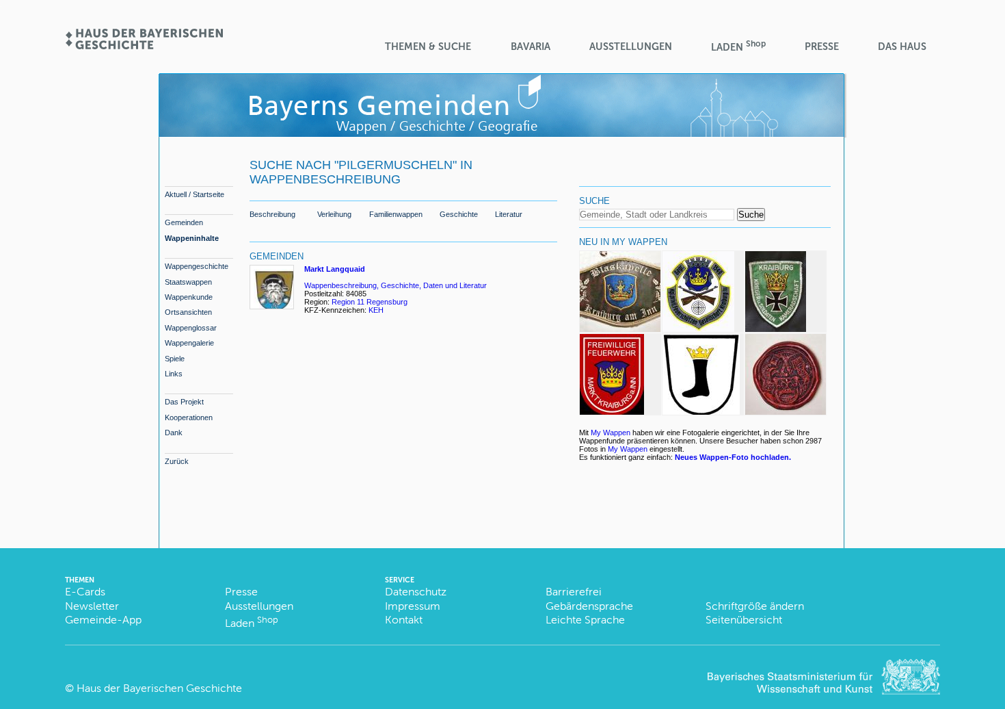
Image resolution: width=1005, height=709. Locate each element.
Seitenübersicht (744, 620)
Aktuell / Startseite (194, 194)
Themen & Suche (428, 46)
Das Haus (902, 46)
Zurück (177, 461)
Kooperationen (189, 417)
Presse (822, 46)
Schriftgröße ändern (755, 606)
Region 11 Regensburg (369, 302)
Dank (174, 432)
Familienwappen (396, 214)
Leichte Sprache (585, 620)
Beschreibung (272, 214)
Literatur (508, 214)
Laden (738, 46)
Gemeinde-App (103, 620)
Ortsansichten (188, 312)
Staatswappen (188, 282)
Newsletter (92, 606)
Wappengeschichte (196, 266)
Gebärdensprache (589, 606)
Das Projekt (184, 402)
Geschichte (459, 214)
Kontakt (404, 620)
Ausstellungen (630, 46)
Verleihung (334, 214)
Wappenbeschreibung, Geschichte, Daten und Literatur (395, 285)
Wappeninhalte (192, 238)
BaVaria (530, 46)
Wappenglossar (191, 328)
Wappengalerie (189, 343)
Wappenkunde (189, 297)
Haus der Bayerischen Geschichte (159, 688)
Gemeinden (184, 222)
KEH (376, 310)
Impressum (412, 606)
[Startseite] (143, 45)
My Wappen (610, 432)
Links (174, 374)
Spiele (175, 358)
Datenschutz (415, 591)
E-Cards (85, 591)
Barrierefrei (574, 591)
